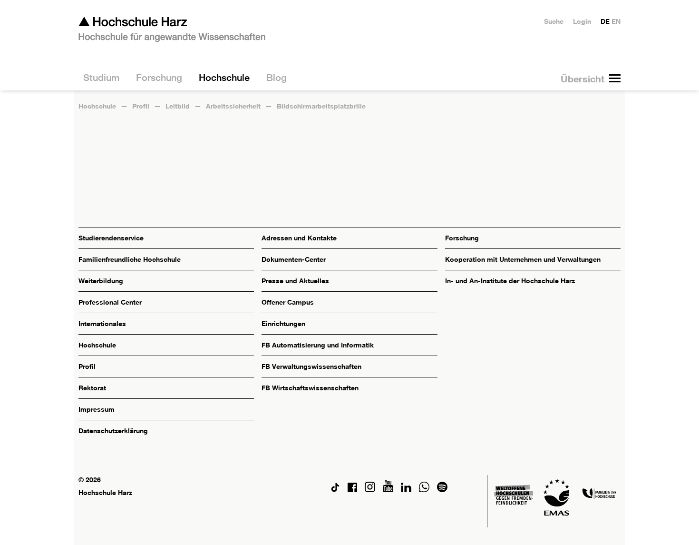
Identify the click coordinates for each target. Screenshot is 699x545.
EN (616, 21)
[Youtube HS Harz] (388, 490)
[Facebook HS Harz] (352, 490)
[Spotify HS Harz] (442, 490)
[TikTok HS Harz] (335, 490)
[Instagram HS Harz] (370, 490)
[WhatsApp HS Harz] (424, 490)
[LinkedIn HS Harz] (406, 490)
